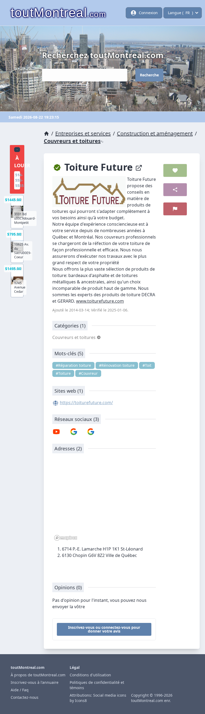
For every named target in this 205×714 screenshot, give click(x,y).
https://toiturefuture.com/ (86, 402)
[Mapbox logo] (65, 538)
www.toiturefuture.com (100, 301)
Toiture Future (98, 167)
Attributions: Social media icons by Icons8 (98, 698)
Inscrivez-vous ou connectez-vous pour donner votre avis (104, 629)
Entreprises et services (83, 133)
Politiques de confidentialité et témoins (97, 685)
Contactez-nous (24, 697)
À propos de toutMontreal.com (38, 674)
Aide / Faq (20, 689)
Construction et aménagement (155, 133)
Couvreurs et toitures (72, 141)
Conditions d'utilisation (90, 674)
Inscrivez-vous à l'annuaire (34, 682)
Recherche (149, 74)
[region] (104, 500)
